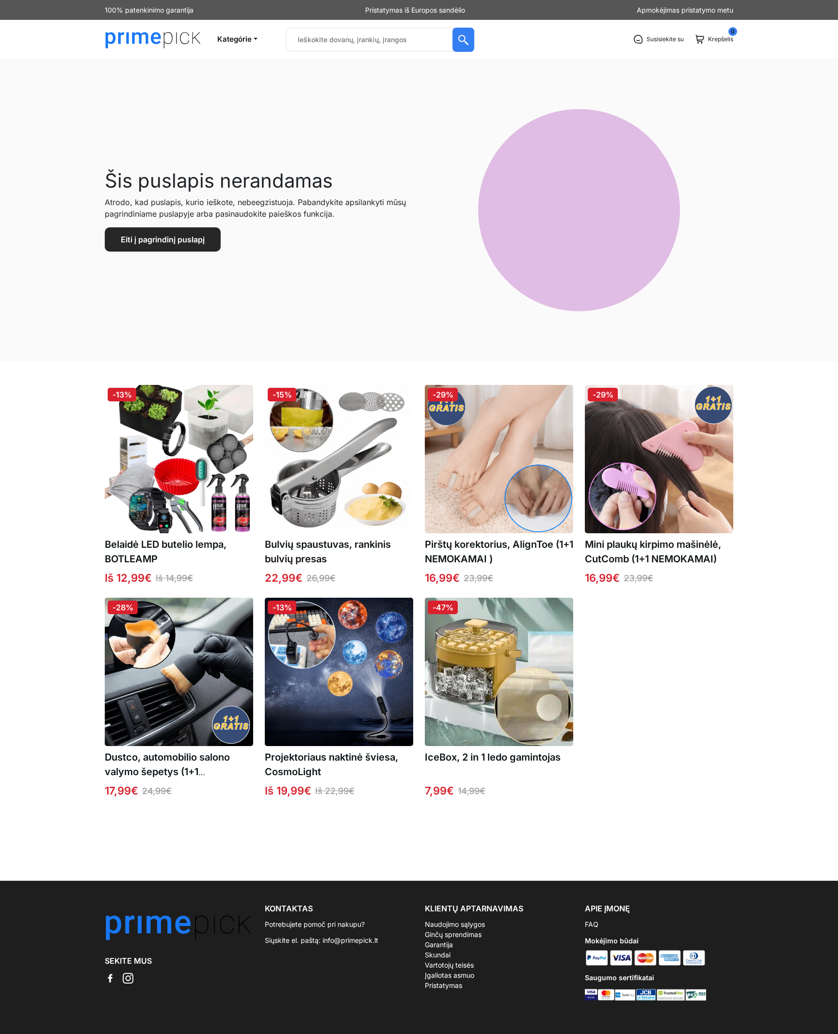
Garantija (439, 944)
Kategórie (234, 39)
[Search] (463, 40)
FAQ (591, 924)
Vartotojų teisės (449, 965)
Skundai (438, 955)
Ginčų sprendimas (453, 934)
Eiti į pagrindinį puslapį (163, 239)
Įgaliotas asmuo (449, 975)
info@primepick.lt (350, 940)
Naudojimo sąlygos (455, 924)
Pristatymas (443, 985)
